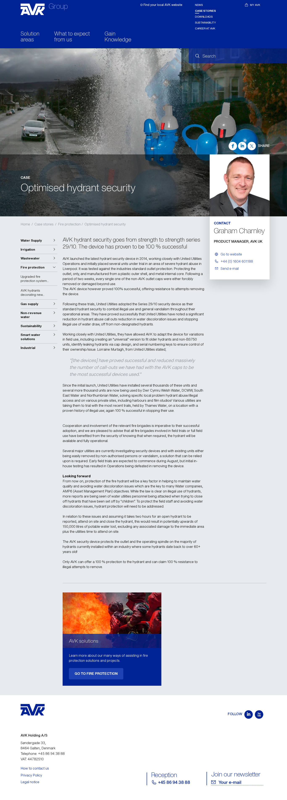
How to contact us (35, 768)
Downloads (204, 17)
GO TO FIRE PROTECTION (96, 673)
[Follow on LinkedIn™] (248, 714)
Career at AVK (205, 28)
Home (25, 224)
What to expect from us (72, 36)
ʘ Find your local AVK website (161, 5)
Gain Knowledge (118, 36)
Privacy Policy (31, 775)
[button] (39, 240)
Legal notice (30, 781)
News (199, 5)
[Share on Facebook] (233, 146)
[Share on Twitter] (252, 146)
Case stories (205, 11)
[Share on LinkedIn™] (242, 146)
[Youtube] (259, 714)
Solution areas (30, 36)
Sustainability (205, 23)
